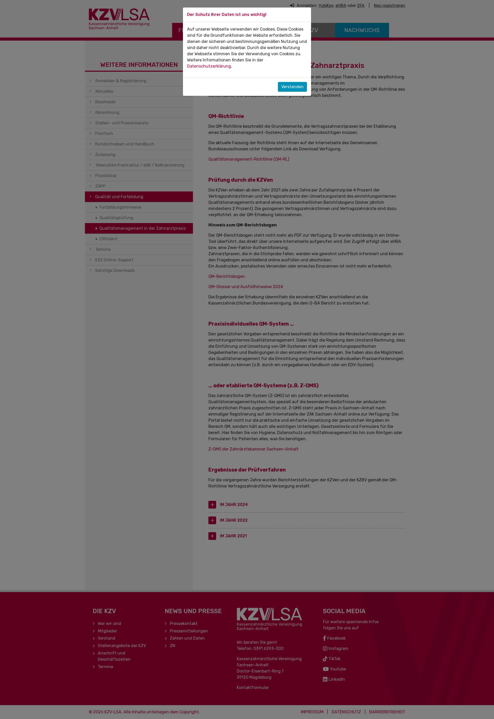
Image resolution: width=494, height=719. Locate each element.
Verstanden (292, 86)
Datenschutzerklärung (209, 66)
